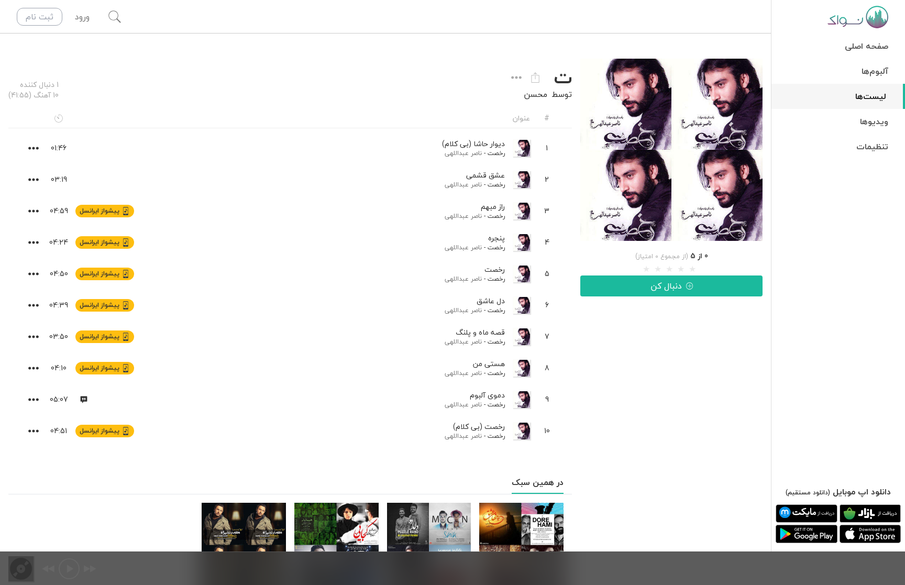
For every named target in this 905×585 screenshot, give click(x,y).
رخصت (496, 153)
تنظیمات (872, 146)
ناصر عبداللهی (463, 153)
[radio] (646, 269)
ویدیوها (874, 121)
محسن (535, 94)
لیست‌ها (870, 96)
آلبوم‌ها (875, 71)
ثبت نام (39, 16)
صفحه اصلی (866, 46)
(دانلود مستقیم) (808, 492)
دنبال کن (666, 286)
